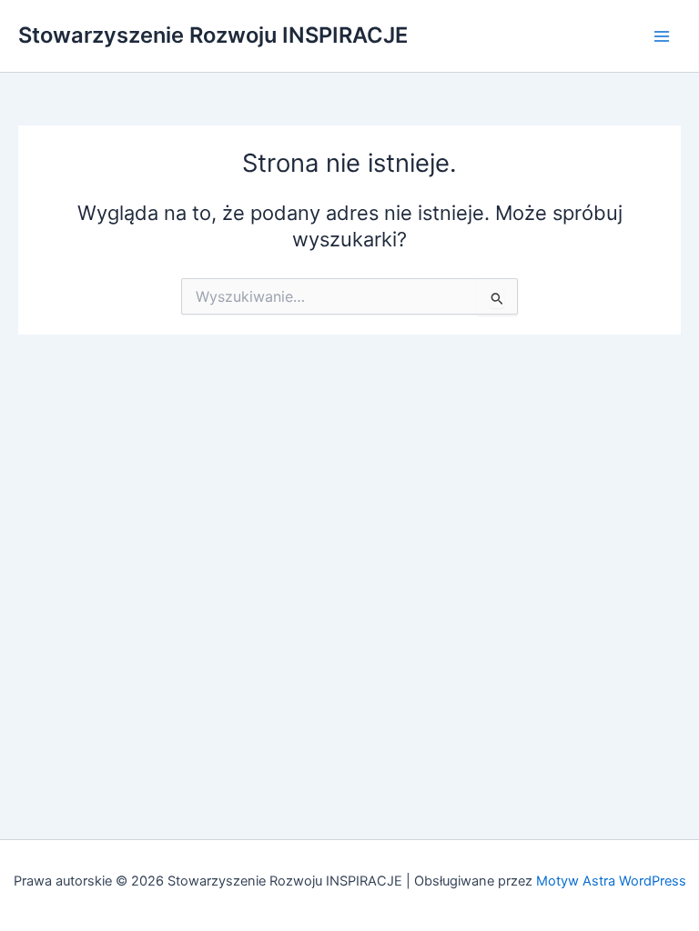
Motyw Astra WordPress (611, 881)
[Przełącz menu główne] (662, 36)
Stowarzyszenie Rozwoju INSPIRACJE (213, 35)
